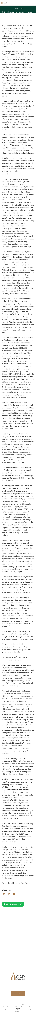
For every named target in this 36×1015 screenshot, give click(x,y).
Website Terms (28, 1007)
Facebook (13, 1005)
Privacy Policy (21, 1007)
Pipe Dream (25, 883)
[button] (4, 894)
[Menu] (33, 2)
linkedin (23, 1005)
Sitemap (18, 1008)
